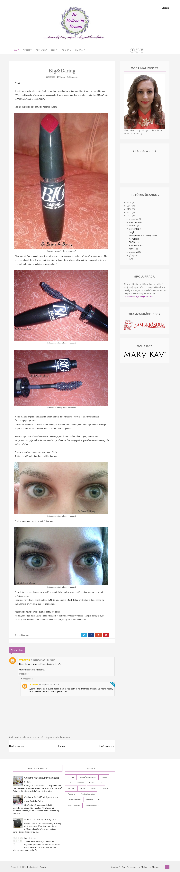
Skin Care (41, 50)
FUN (69, 783)
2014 (129, 215)
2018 (129, 202)
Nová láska (134, 238)
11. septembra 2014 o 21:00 (51, 684)
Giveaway (80, 783)
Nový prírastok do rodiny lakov (143, 235)
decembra (134, 219)
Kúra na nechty (135, 245)
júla (131, 255)
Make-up (80, 50)
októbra (133, 225)
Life (101, 783)
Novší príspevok (16, 746)
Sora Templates (129, 867)
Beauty (27, 50)
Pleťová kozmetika (74, 800)
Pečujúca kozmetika (87, 794)
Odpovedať (24, 673)
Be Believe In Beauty (36, 867)
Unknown (24, 659)
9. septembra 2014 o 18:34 (43, 659)
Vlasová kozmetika (92, 805)
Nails (54, 50)
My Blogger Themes (150, 867)
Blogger (165, 7)
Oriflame (105, 788)
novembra (134, 222)
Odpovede (28, 679)
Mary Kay (71, 788)
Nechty (82, 788)
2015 (129, 212)
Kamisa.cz (133, 248)
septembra (134, 228)
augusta (133, 252)
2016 (129, 209)
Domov (61, 746)
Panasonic (71, 794)
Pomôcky (89, 800)
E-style (132, 232)
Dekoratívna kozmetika (87, 777)
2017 (129, 205)
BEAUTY (71, 777)
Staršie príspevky (107, 746)
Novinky (93, 788)
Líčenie (91, 783)
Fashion (66, 50)
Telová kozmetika (74, 805)
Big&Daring (134, 242)
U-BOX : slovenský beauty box (40, 819)
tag (99, 800)
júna (131, 258)
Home (16, 50)
